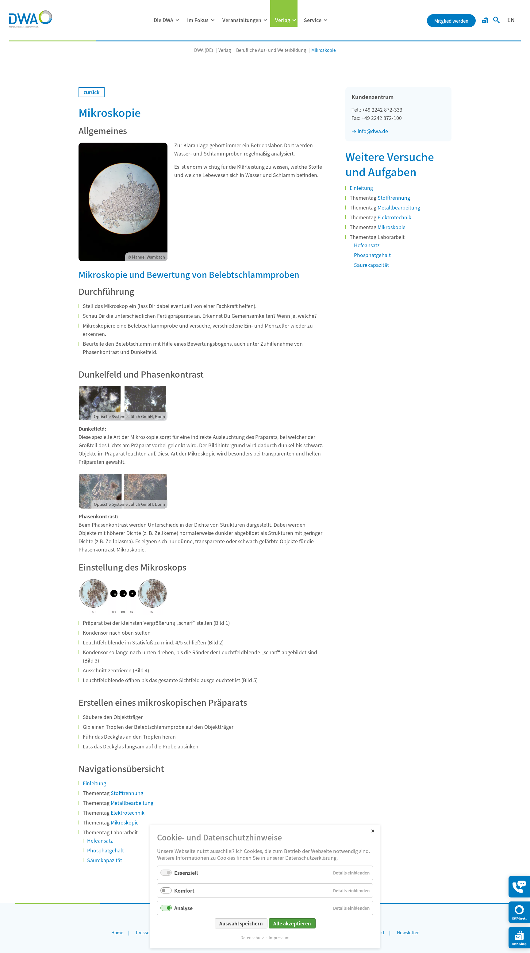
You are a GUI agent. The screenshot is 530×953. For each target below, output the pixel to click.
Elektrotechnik (127, 812)
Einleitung (94, 783)
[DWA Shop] (485, 20)
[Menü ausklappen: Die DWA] (177, 20)
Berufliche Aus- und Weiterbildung (271, 50)
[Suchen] (496, 20)
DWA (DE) (203, 50)
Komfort (184, 890)
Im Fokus (198, 20)
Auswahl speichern (241, 923)
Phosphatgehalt (105, 850)
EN (511, 20)
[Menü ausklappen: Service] (325, 20)
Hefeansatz (100, 840)
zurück (91, 92)
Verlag (282, 20)
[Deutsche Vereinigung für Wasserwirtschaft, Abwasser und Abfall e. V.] (30, 19)
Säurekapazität (104, 860)
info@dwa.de (373, 131)
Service (312, 20)
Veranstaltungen (241, 20)
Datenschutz (252, 937)
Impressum (279, 937)
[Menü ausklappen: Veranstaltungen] (265, 20)
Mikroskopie (125, 822)
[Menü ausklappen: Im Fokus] (212, 20)
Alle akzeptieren (292, 923)
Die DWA (163, 20)
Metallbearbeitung (132, 802)
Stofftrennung (126, 793)
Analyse (183, 908)
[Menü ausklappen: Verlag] (294, 20)
